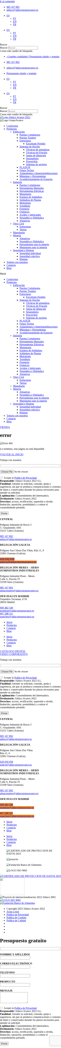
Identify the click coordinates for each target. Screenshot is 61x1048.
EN (15, 21)
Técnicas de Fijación (36, 152)
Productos (12, 128)
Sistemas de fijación (30, 146)
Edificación (19, 131)
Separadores (32, 158)
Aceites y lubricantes (30, 214)
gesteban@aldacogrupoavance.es (17, 610)
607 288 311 (6, 613)
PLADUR (25, 167)
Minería (17, 235)
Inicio (9, 622)
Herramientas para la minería (34, 244)
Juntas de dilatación (36, 155)
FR (14, 24)
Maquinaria (25, 194)
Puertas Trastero (28, 137)
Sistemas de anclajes (36, 164)
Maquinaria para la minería (33, 247)
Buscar (3, 47)
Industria (17, 182)
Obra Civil (18, 223)
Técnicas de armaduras (37, 149)
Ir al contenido (7, 1)
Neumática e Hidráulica (32, 217)
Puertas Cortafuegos (30, 134)
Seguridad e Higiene (23, 250)
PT (14, 18)
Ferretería (24, 208)
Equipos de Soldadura (31, 197)
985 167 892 (6, 536)
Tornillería (25, 205)
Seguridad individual (30, 253)
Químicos (24, 211)
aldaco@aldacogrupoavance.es (16, 539)
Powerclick (32, 161)
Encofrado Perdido (35, 143)
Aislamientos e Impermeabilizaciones (39, 173)
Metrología (25, 203)
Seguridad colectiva (30, 256)
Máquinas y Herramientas (33, 176)
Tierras (23, 229)
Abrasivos (25, 220)
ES (8, 15)
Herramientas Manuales (32, 188)
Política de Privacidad (25, 477)
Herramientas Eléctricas (32, 191)
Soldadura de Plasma (30, 200)
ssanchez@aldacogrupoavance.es (17, 616)
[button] (30, 44)
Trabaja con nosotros (17, 262)
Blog (9, 268)
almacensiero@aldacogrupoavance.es (19, 590)
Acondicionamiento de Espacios (36, 179)
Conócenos (12, 125)
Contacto (11, 265)
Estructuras (25, 140)
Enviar (4, 513)
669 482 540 (6, 607)
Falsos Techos (27, 170)
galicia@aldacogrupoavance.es (18, 562)
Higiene (24, 259)
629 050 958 (7, 559)
